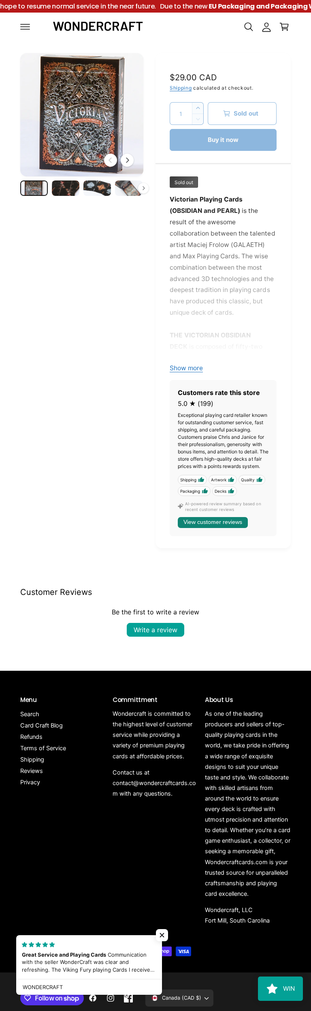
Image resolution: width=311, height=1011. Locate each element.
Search (29, 714)
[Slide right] (127, 160)
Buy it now (223, 140)
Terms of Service (43, 748)
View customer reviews (212, 522)
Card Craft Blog (41, 725)
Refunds (31, 737)
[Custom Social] (128, 998)
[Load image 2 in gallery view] (65, 188)
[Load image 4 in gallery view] (129, 188)
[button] (25, 27)
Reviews (31, 771)
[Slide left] (110, 160)
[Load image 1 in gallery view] (34, 188)
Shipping (181, 88)
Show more (186, 368)
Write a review (155, 630)
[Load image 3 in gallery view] (97, 188)
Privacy (30, 782)
